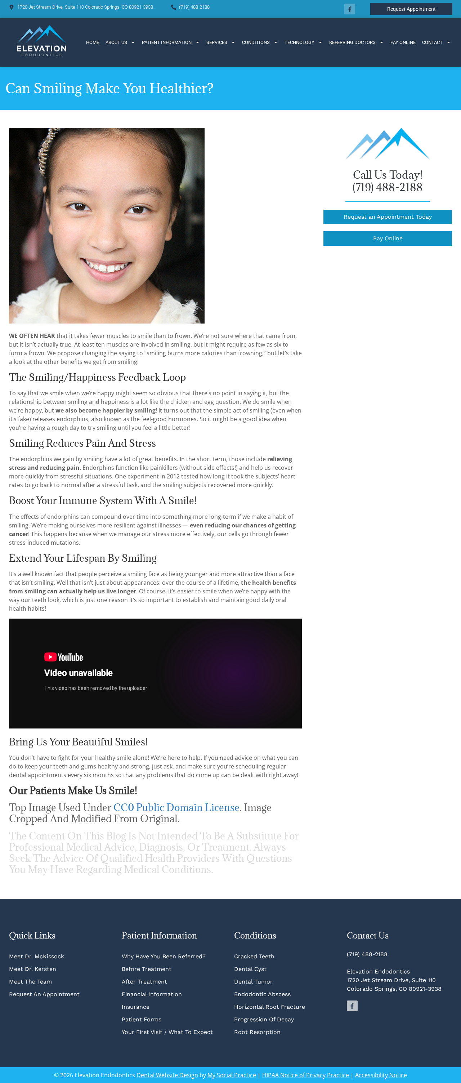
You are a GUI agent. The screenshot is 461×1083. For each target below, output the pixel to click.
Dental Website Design (167, 1075)
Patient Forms (141, 1019)
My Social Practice (231, 1075)
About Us (116, 42)
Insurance (135, 1006)
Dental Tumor (253, 981)
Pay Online (403, 42)
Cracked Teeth (254, 956)
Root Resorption (258, 1032)
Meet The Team (30, 981)
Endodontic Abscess (262, 994)
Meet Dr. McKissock (36, 956)
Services (216, 42)
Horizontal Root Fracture (269, 1006)
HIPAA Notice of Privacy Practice (305, 1075)
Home (92, 42)
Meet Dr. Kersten (32, 969)
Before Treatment (146, 969)
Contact (432, 42)
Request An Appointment (44, 994)
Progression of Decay (264, 1019)
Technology (299, 42)
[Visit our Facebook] (349, 9)
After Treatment (144, 981)
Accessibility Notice (381, 1075)
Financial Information (152, 994)
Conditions (256, 42)
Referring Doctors (352, 42)
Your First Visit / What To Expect (167, 1032)
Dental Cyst (250, 969)
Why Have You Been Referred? (164, 956)
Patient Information (167, 42)
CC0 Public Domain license (176, 807)
